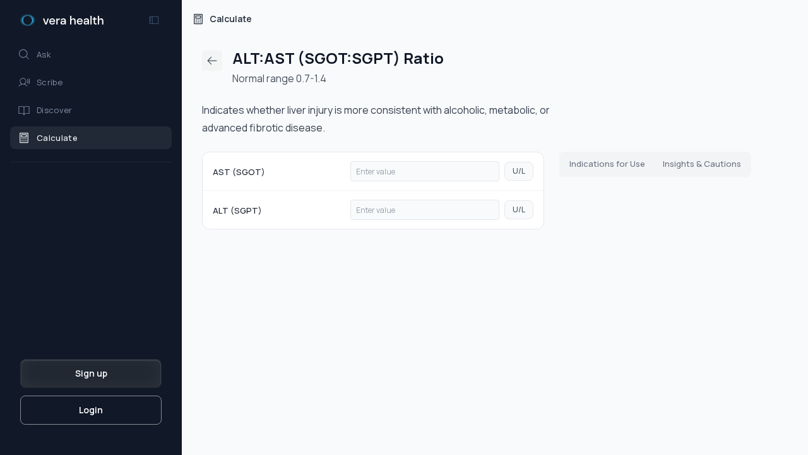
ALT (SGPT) (237, 210)
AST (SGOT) (239, 172)
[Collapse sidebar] (154, 20)
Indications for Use (607, 163)
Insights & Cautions (702, 163)
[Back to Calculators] (212, 61)
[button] (91, 54)
